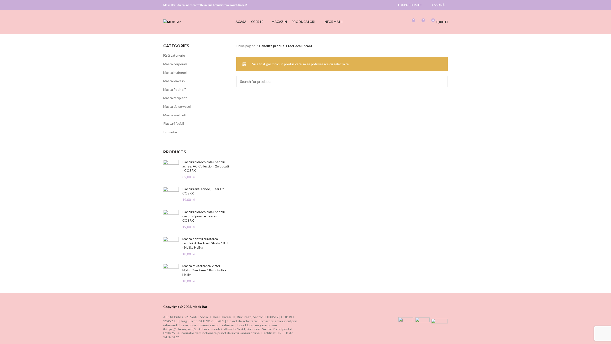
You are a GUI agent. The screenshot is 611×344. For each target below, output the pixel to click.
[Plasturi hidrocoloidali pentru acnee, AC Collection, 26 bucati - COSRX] (171, 169)
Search (441, 81)
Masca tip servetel (177, 106)
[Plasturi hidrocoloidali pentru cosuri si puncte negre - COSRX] (171, 219)
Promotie (170, 132)
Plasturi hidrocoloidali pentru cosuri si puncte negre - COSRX (203, 216)
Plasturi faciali (173, 123)
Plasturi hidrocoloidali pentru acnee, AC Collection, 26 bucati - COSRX (205, 166)
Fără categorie (174, 55)
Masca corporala (175, 64)
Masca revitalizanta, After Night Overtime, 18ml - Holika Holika (204, 270)
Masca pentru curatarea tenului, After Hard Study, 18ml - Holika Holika (205, 243)
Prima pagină (245, 46)
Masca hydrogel (175, 72)
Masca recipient (175, 98)
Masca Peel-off (174, 89)
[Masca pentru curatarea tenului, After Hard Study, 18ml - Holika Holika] (171, 246)
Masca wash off (174, 115)
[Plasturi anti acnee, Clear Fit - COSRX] (171, 194)
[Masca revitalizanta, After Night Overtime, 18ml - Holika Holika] (171, 273)
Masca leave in (174, 81)
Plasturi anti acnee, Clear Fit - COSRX (204, 191)
